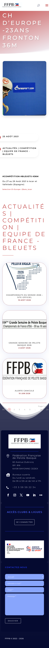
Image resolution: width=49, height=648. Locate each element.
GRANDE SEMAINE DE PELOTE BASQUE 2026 (24, 344)
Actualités (10, 148)
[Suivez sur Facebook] (8, 495)
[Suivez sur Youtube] (27, 495)
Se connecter (24, 522)
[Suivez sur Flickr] (41, 495)
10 (41, 410)
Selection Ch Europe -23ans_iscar (17, 189)
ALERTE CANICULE (24, 391)
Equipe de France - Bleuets (24, 240)
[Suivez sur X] (21, 495)
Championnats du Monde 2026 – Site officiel (24, 296)
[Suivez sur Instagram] (14, 495)
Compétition (28, 148)
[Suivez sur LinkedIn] (34, 495)
